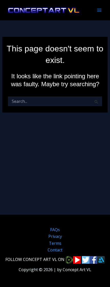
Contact (55, 250)
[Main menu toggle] (99, 10)
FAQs (55, 230)
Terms (55, 243)
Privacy (55, 236)
